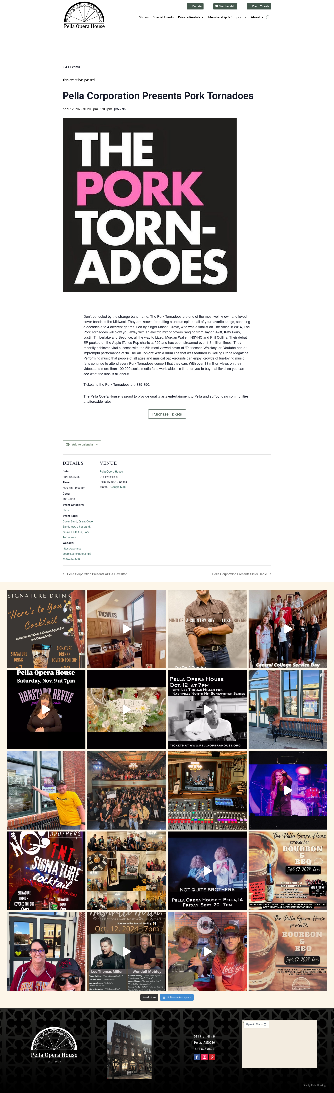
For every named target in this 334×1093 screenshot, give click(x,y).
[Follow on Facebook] (197, 1057)
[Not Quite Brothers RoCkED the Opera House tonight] (126, 790)
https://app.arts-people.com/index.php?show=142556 (77, 553)
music (66, 532)
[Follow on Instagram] (204, 1057)
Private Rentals (189, 17)
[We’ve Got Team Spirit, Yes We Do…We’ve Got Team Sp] (46, 951)
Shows (144, 17)
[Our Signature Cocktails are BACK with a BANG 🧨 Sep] (46, 870)
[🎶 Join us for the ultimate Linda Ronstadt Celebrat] (46, 709)
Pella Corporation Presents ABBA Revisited (96, 574)
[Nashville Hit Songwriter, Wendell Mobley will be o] (207, 709)
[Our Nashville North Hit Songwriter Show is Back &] (126, 951)
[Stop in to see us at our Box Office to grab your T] (126, 629)
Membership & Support (225, 17)
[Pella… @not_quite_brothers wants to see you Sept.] (207, 951)
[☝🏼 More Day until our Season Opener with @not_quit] (288, 790)
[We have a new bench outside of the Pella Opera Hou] (288, 709)
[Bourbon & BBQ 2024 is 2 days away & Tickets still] (288, 870)
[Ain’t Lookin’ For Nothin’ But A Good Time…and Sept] (207, 870)
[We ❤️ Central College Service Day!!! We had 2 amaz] (288, 629)
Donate (197, 6)
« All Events (71, 67)
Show (66, 510)
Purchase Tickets (167, 414)
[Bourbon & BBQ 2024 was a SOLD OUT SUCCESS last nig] (126, 870)
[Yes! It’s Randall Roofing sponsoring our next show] (46, 790)
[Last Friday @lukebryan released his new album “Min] (207, 629)
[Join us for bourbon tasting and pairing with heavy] (288, 951)
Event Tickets (260, 6)
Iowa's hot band (80, 526)
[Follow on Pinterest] (212, 1057)
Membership (227, 6)
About (255, 17)
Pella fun (76, 532)
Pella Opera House (111, 471)
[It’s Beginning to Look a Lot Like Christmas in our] (126, 709)
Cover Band (70, 521)
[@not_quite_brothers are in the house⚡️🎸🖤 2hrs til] (207, 790)
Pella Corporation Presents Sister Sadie (240, 574)
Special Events (163, 17)
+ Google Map (117, 487)
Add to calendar (82, 444)
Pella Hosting (318, 1085)
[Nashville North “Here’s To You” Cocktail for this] (46, 629)
